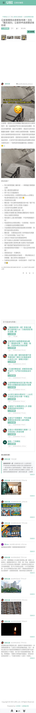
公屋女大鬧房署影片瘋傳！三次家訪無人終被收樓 (19, 431)
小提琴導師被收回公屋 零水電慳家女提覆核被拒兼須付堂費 (20, 384)
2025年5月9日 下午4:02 (19, 436)
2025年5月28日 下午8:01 (19, 424)
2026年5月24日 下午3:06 (19, 378)
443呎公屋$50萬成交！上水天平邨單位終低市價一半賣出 (20, 395)
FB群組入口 (6, 17)
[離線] (3, 84)
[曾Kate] (2, 544)
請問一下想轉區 (14, 441)
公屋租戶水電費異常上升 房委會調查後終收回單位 (20, 407)
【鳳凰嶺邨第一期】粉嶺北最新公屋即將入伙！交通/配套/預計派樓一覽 (20, 329)
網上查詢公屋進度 (16, 17)
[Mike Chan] (5, 442)
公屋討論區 (18, 3)
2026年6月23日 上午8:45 (19, 364)
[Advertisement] (18, 64)
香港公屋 (7, 84)
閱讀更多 (32, 474)
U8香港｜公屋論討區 (22, 706)
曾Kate (6, 544)
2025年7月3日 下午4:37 (19, 401)
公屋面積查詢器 (29, 17)
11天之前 (15, 336)
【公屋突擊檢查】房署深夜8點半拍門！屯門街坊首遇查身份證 (20, 371)
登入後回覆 (31, 31)
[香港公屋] (5, 328)
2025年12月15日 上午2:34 (19, 446)
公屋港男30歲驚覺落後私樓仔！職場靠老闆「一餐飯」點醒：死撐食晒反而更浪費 (19, 343)
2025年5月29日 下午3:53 (19, 413)
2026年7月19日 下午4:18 (19, 350)
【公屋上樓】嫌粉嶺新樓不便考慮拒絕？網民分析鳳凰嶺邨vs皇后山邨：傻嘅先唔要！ (19, 357)
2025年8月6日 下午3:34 (19, 389)
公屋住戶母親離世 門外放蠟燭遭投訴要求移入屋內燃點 (19, 419)
